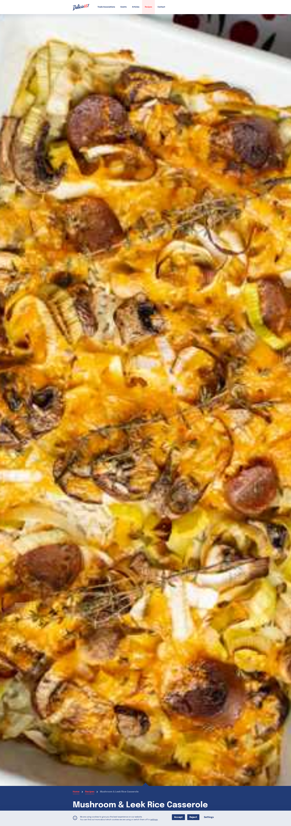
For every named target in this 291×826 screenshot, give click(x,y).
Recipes (148, 7)
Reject (193, 817)
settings (154, 820)
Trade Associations (106, 7)
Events (123, 7)
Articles (135, 7)
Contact (161, 7)
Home (76, 792)
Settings (209, 817)
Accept (178, 817)
